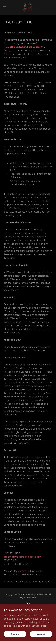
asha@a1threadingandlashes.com (22, 556)
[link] (28, 7)
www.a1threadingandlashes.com (22, 46)
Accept (41, 634)
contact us (24, 570)
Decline (15, 634)
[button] (5, 7)
